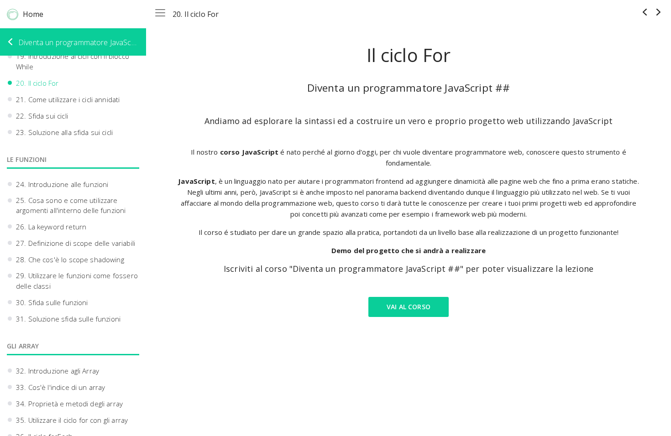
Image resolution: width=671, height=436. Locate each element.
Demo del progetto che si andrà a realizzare (408, 250)
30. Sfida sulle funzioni (52, 302)
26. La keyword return (51, 226)
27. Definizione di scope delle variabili (75, 243)
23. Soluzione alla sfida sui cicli (64, 132)
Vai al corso (408, 306)
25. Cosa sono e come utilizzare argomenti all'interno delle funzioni (71, 205)
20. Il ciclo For (37, 83)
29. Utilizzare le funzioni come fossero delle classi (77, 281)
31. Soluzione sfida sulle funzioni (68, 318)
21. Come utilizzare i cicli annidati (68, 99)
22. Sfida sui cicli (42, 115)
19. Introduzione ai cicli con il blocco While (72, 61)
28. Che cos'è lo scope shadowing (70, 259)
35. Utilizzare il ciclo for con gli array (72, 420)
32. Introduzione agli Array (57, 370)
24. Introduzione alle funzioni (62, 184)
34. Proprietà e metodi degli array (69, 403)
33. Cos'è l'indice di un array (60, 387)
